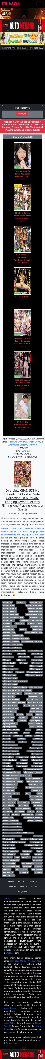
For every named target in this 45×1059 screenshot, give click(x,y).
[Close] (24, 16)
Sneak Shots (28, 441)
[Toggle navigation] (40, 3)
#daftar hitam (8, 630)
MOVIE (21, 881)
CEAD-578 (26, 450)
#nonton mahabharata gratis (14, 842)
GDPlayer (22, 114)
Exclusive (24, 444)
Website (10, 952)
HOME (11, 881)
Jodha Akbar (10, 1023)
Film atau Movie (18, 961)
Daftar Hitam (12, 1043)
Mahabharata (10, 1008)
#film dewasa (8, 666)
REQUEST (22, 891)
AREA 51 (12, 886)
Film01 (32, 537)
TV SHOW (32, 881)
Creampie (39, 441)
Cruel (20, 441)
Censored (32, 444)
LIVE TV (23, 886)
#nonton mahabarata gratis (31, 839)
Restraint (13, 441)
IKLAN (34, 886)
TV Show (31, 961)
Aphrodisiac (13, 444)
